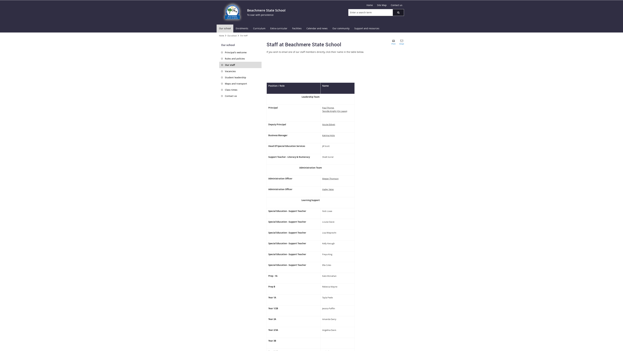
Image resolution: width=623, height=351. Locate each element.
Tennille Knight (329, 111)
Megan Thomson (330, 178)
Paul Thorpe (328, 107)
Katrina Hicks (328, 135)
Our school (232, 35)
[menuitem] (225, 28)
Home (221, 35)
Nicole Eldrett (328, 124)
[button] (398, 12)
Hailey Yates (328, 189)
